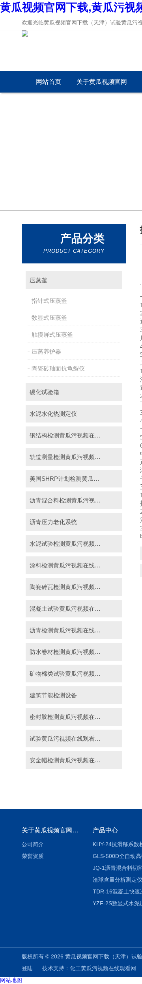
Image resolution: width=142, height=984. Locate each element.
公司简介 (33, 844)
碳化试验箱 (44, 392)
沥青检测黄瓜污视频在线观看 (68, 630)
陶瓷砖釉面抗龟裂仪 (58, 368)
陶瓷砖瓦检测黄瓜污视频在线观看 (74, 587)
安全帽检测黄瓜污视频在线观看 (71, 760)
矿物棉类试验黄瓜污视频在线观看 (74, 673)
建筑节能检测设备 (53, 695)
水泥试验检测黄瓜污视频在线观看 (74, 543)
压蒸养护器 (46, 351)
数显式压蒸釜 (49, 317)
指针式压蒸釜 (49, 300)
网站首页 (48, 81)
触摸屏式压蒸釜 (52, 334)
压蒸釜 (38, 280)
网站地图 (11, 980)
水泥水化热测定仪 (53, 413)
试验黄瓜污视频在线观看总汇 (68, 738)
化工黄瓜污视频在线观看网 (103, 968)
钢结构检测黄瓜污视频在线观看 (71, 435)
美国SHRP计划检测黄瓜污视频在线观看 (76, 478)
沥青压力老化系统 (53, 522)
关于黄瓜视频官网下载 (102, 85)
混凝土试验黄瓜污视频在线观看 (71, 608)
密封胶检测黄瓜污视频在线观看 (71, 716)
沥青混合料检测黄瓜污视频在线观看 (76, 500)
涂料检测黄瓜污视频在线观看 (68, 565)
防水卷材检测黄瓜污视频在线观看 (74, 652)
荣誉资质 (33, 856)
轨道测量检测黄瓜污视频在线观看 (74, 457)
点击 (112, 280)
